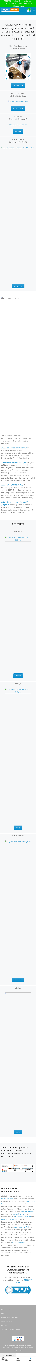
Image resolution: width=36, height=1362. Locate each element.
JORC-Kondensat (18, 286)
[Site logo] (10, 10)
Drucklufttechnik (7, 1199)
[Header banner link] (18, 3)
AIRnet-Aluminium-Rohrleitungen (13, 462)
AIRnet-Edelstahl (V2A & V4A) (12, 485)
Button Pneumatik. (19, 1243)
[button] (3, 1359)
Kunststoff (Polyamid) (9, 1219)
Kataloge (18, 828)
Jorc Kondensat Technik (22, 1227)
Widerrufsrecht (6, 1321)
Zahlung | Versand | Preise (10, 1329)
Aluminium (19, 1217)
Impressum (5, 1309)
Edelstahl (27, 1217)
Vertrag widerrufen (8, 1355)
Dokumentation (18, 980)
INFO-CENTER (18, 524)
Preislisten (18, 675)
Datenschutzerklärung (9, 1317)
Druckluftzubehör (27, 1212)
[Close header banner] (34, 3)
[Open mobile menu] (34, 10)
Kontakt (4, 1325)
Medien (18, 1132)
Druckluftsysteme (18, 85)
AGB (2, 1313)
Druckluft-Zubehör (18, 108)
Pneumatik (18, 131)
